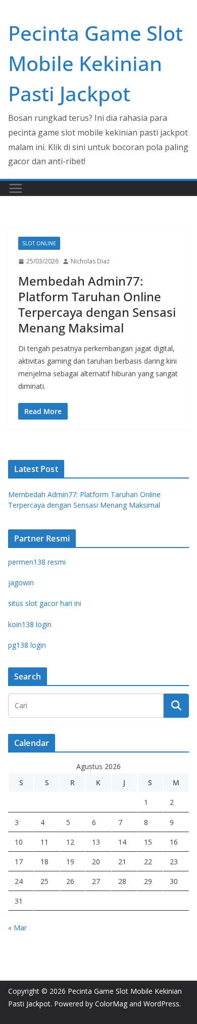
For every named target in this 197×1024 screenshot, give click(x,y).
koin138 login (30, 624)
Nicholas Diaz (90, 261)
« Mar (17, 927)
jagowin (21, 582)
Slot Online (39, 243)
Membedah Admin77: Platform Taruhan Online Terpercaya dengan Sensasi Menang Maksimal (97, 304)
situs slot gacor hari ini (44, 603)
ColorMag (111, 1003)
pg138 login (27, 645)
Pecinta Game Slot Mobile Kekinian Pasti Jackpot (95, 63)
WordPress (161, 1003)
